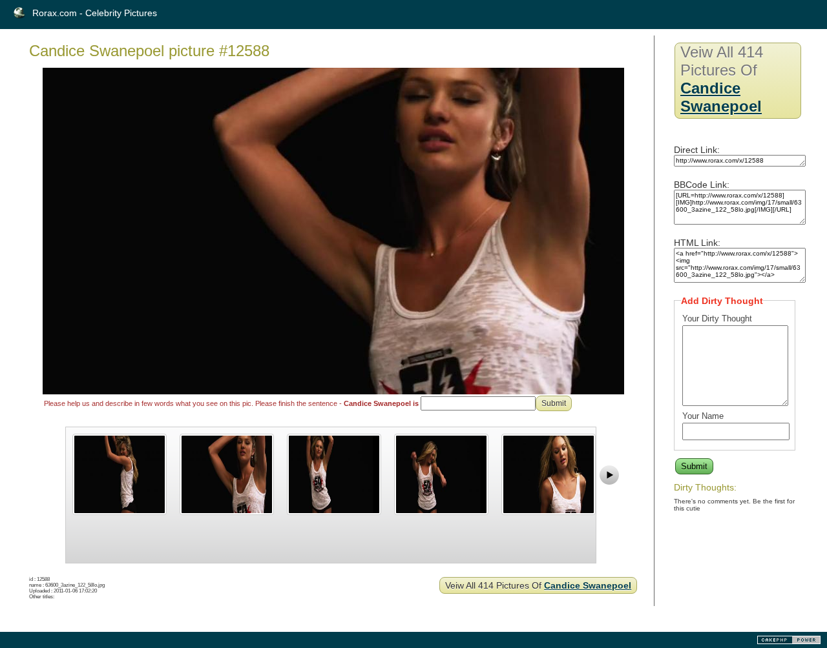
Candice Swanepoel (587, 585)
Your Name (703, 416)
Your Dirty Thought (717, 318)
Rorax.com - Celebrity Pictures (94, 13)
